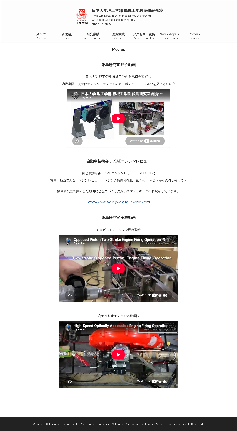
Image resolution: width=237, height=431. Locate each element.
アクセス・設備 (144, 35)
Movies (195, 35)
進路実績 (118, 35)
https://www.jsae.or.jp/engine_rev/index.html (118, 202)
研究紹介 (67, 35)
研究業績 (93, 35)
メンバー (42, 35)
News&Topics (169, 35)
